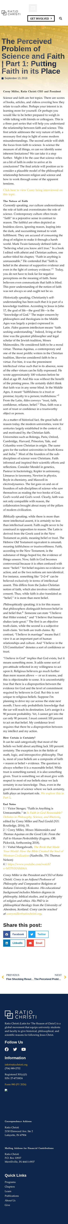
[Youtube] (23, 1049)
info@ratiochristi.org (16, 1064)
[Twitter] (15, 1049)
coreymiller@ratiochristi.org (23, 914)
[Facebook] (7, 1049)
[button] (33, 8)
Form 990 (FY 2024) (15, 1084)
